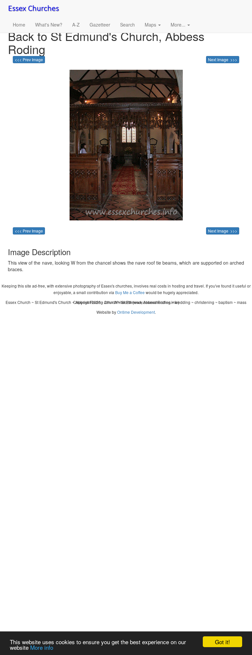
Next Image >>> (222, 59)
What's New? (48, 24)
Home (19, 24)
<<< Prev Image (29, 59)
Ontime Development (136, 312)
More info (41, 647)
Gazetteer (100, 24)
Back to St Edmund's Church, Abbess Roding (106, 42)
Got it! (222, 642)
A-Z (76, 24)
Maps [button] (151, 24)
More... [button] (179, 24)
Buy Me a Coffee (130, 292)
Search (127, 24)
